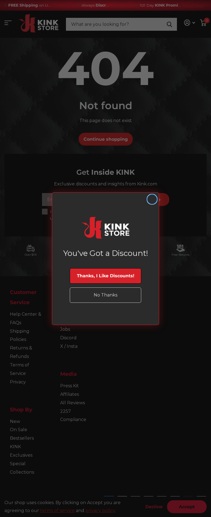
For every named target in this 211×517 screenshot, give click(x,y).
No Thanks (105, 295)
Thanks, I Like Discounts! (105, 275)
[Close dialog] (152, 199)
